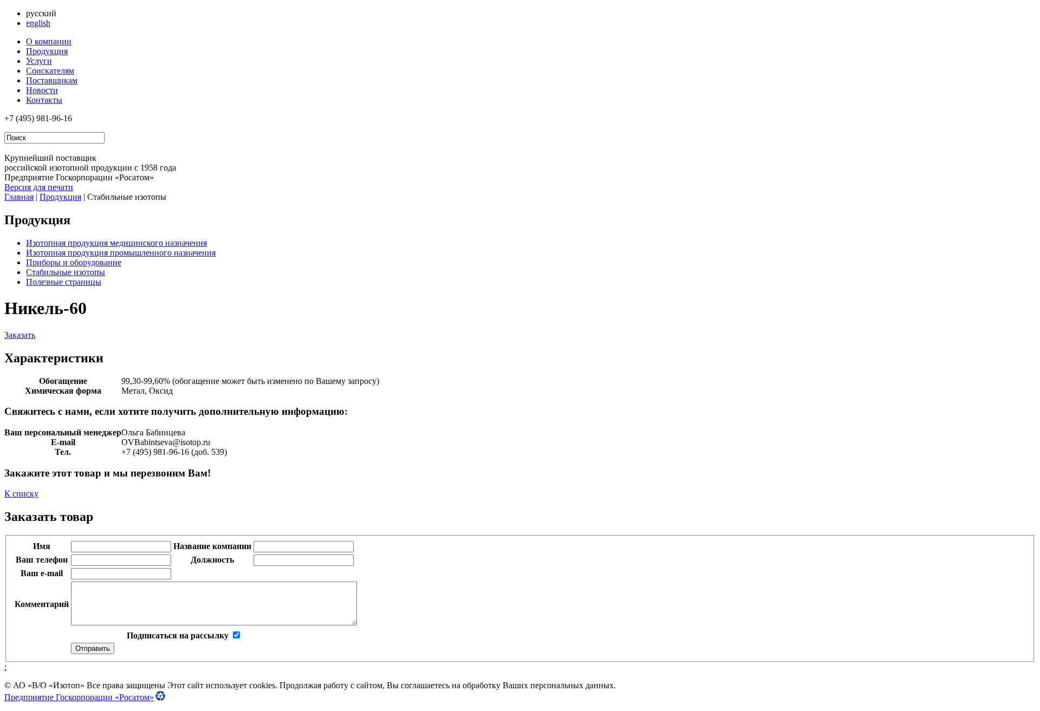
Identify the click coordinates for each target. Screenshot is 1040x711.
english (38, 23)
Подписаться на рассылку (178, 635)
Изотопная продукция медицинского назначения (116, 242)
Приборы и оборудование (73, 262)
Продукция (47, 51)
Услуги (39, 61)
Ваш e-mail (42, 573)
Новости (42, 90)
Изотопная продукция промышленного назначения (121, 252)
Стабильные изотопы (65, 272)
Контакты (44, 100)
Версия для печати (38, 187)
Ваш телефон (42, 559)
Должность (212, 559)
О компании (49, 41)
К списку (21, 493)
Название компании (212, 546)
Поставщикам (51, 80)
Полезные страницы (63, 281)
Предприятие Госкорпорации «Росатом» (79, 697)
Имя (41, 546)
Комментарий (42, 604)
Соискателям (50, 70)
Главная (19, 196)
